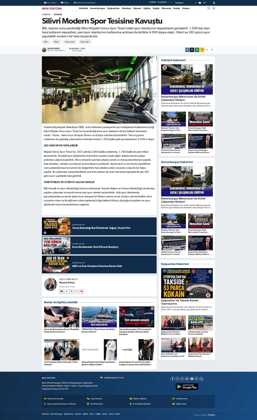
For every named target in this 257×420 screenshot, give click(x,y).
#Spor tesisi (69, 42)
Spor (92, 414)
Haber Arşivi (181, 404)
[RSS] (201, 379)
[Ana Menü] (214, 8)
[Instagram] (76, 291)
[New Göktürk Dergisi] (52, 8)
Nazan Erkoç (67, 282)
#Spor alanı (84, 42)
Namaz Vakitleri (140, 399)
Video (66, 3)
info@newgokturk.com (114, 378)
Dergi (104, 414)
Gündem (126, 8)
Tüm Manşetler (96, 404)
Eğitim (146, 8)
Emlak (176, 8)
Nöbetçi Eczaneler (56, 399)
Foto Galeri (51, 3)
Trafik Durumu (181, 399)
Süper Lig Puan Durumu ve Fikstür (61, 404)
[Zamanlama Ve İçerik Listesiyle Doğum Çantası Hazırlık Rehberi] (136, 350)
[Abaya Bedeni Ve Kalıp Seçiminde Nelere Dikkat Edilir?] (99, 350)
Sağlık (156, 8)
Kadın (117, 414)
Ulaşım (186, 8)
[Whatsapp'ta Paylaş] (197, 50)
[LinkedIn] (187, 379)
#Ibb (46, 42)
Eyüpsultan (113, 8)
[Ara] (208, 8)
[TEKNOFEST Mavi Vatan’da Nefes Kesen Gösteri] (99, 317)
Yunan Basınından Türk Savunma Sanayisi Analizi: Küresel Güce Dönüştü (135, 331)
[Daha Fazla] (202, 50)
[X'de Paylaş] (192, 50)
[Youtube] (81, 291)
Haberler (46, 15)
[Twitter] (71, 291)
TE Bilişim (211, 415)
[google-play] (187, 386)
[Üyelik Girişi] (213, 3)
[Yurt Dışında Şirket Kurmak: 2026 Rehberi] (61, 350)
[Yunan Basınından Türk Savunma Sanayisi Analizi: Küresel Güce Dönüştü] (136, 317)
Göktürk (83, 8)
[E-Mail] (61, 291)
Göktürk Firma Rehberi (85, 3)
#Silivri (56, 42)
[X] (177, 379)
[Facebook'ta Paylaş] (187, 50)
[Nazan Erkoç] (50, 284)
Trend (111, 414)
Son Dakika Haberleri (142, 404)
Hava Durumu (96, 399)
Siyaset (137, 8)
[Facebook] (66, 291)
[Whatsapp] (196, 379)
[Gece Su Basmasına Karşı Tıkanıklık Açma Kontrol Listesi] (61, 317)
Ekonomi (166, 8)
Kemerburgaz (97, 8)
